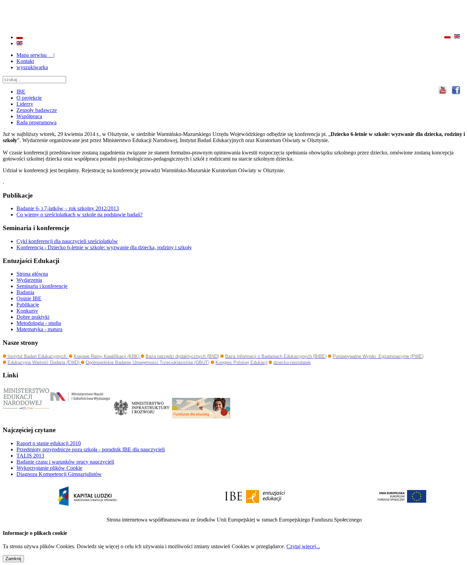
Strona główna (32, 274)
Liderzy (24, 104)
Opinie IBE (28, 298)
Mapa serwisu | (35, 55)
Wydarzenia (29, 280)
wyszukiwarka (32, 67)
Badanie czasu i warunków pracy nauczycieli (65, 462)
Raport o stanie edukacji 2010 (48, 443)
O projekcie (29, 98)
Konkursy (27, 311)
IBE (20, 92)
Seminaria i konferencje (41, 286)
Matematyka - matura (39, 329)
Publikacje (27, 304)
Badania (25, 292)
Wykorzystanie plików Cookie (49, 468)
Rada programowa (36, 122)
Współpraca (29, 116)
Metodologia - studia (38, 323)
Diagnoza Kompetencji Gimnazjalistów (59, 474)
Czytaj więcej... (303, 546)
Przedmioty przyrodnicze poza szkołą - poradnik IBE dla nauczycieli (90, 449)
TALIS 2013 (30, 456)
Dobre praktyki (32, 317)
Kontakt (25, 61)
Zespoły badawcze (36, 110)
